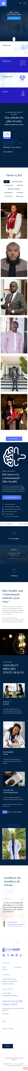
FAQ (15, 1063)
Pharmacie (20, 192)
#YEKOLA (14, 576)
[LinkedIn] (16, 955)
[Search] (20, 3)
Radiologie (19, 196)
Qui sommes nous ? (7, 1063)
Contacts (21, 1063)
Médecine (6, 143)
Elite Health (14, 1058)
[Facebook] (3, 955)
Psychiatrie (8, 196)
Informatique (9, 185)
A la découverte (8, 141)
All (7, 181)
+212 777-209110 (6, 993)
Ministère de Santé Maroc (9, 979)
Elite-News (11, 142)
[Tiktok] (20, 955)
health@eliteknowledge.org (10, 995)
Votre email (5, 1014)
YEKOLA (4, 969)
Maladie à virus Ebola (12, 147)
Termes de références (8, 983)
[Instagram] (8, 955)
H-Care (14, 550)
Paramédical (9, 192)
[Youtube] (12, 955)
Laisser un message (7, 1028)
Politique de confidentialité (9, 981)
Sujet (3, 1021)
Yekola (11, 145)
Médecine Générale (14, 189)
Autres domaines (17, 181)
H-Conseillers (14, 538)
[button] (6, 891)
